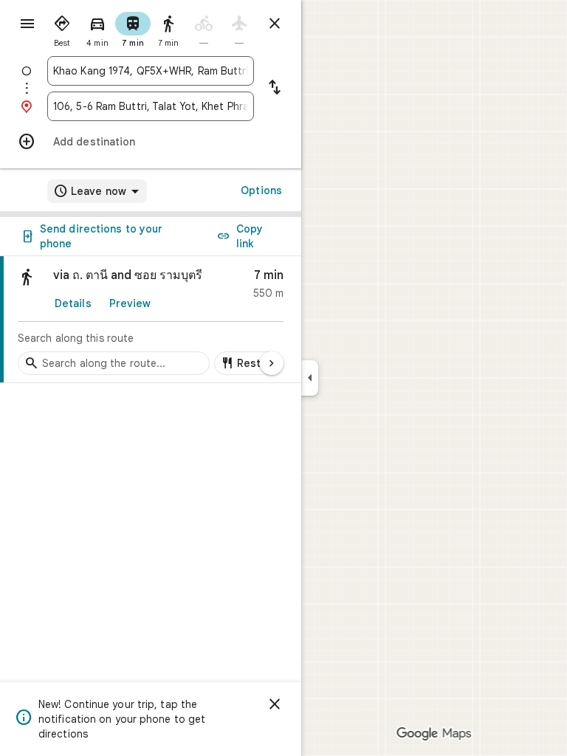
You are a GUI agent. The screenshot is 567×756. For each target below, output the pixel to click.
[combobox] (150, 71)
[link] (150, 319)
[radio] (62, 28)
